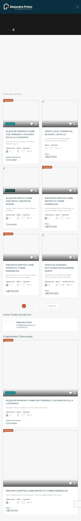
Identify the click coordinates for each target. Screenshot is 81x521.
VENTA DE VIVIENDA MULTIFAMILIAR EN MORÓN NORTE (59, 268)
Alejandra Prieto (24, 322)
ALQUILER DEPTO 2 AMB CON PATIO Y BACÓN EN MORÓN (19, 201)
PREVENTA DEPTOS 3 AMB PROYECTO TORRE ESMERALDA (20, 268)
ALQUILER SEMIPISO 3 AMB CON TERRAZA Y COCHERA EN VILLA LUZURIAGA (20, 134)
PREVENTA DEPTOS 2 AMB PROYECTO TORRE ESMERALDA (59, 201)
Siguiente (52, 306)
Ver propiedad (40, 385)
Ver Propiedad (21, 122)
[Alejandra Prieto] (18, 11)
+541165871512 (21, 327)
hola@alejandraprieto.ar (25, 325)
